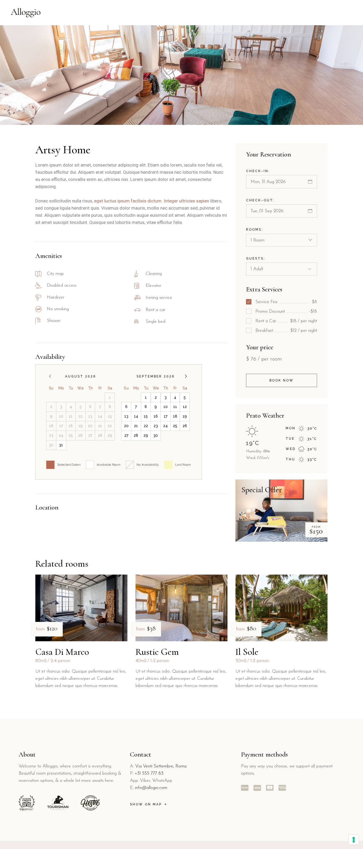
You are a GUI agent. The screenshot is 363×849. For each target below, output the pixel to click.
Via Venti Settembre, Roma (161, 766)
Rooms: (254, 229)
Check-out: (260, 200)
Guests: (255, 258)
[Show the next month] (186, 376)
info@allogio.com (151, 788)
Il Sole (246, 651)
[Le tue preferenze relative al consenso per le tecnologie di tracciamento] (354, 840)
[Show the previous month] (50, 376)
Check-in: (258, 171)
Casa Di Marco (62, 651)
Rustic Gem (157, 651)
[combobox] (281, 240)
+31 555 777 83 (149, 773)
